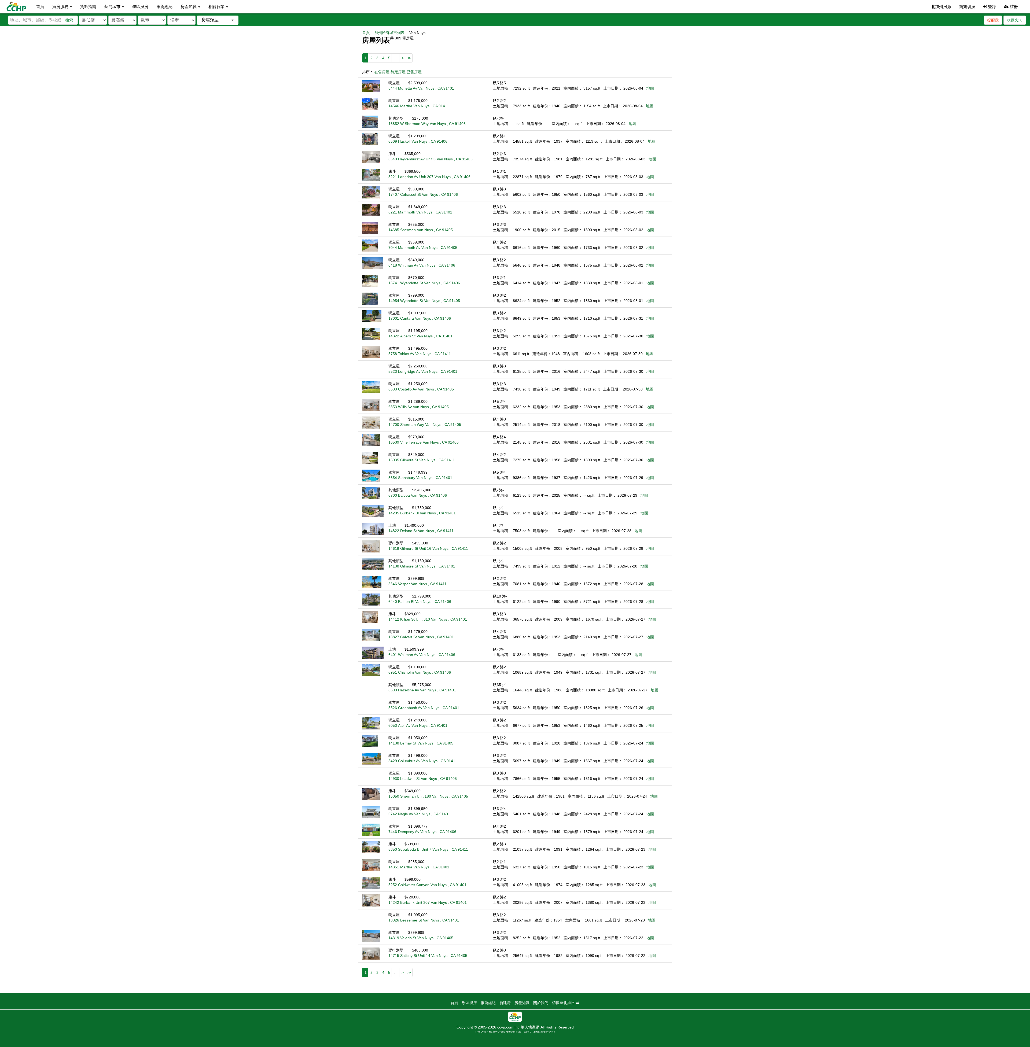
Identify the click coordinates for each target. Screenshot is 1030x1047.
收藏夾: (1014, 20)
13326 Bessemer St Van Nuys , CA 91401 (423, 920)
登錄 (991, 6)
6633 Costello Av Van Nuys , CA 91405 (421, 389)
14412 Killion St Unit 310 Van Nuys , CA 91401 (427, 619)
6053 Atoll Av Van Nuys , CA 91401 (417, 725)
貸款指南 (88, 6)
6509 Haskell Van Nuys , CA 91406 (417, 141)
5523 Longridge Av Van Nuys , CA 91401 (422, 371)
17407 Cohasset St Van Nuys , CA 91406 (423, 194)
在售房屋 (381, 72)
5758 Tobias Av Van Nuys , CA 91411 (419, 354)
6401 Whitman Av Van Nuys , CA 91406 (421, 654)
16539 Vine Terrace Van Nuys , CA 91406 (423, 442)
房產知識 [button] (189, 6)
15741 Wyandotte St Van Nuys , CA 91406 (424, 283)
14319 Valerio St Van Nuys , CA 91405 (420, 938)
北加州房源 (941, 6)
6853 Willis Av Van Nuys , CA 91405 (418, 407)
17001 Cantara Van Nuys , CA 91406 (419, 318)
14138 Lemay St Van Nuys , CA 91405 (420, 743)
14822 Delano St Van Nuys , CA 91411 (421, 531)
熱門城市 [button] (113, 6)
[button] (217, 20)
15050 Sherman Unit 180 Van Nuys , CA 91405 (428, 796)
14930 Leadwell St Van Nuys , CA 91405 (422, 778)
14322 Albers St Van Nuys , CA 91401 (420, 336)
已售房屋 (414, 72)
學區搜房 (140, 6)
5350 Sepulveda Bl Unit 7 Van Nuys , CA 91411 (428, 849)
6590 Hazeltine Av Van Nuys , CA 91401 (422, 690)
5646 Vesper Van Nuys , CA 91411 (417, 584)
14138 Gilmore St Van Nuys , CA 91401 (421, 566)
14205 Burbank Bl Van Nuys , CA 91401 (422, 513)
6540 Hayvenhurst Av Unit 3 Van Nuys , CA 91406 (430, 159)
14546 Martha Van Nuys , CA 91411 (418, 106)
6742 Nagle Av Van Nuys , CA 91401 (419, 814)
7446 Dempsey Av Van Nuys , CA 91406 (422, 832)
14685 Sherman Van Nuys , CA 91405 (420, 230)
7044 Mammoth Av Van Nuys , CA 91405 (422, 247)
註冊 (1013, 6)
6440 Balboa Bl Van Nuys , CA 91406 (419, 601)
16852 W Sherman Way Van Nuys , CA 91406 (427, 123)
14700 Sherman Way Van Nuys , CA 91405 (424, 424)
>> (408, 58)
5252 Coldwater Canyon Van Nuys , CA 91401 (427, 885)
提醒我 (993, 20)
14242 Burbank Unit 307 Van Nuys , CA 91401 (427, 902)
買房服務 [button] (60, 6)
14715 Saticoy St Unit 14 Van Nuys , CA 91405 (427, 955)
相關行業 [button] (217, 6)
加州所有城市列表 (389, 33)
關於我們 (540, 1003)
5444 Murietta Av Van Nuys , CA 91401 (421, 88)
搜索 (69, 20)
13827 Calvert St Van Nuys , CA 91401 (421, 637)
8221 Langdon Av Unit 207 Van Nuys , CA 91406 (429, 177)
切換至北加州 (564, 1003)
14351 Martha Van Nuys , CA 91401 (418, 867)
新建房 (505, 1003)
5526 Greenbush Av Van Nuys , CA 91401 (423, 708)
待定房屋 (398, 72)
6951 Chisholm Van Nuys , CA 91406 (419, 672)
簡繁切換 (967, 6)
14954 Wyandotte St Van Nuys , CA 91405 (424, 300)
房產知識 (521, 1003)
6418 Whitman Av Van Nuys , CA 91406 (421, 265)
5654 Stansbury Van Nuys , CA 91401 (420, 477)
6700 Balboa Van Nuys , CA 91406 (417, 495)
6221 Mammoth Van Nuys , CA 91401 (420, 212)
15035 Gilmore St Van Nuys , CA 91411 (421, 460)
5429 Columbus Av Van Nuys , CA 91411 (422, 761)
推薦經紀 (164, 6)
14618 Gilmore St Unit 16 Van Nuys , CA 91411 (428, 548)
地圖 (650, 88)
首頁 (40, 6)
